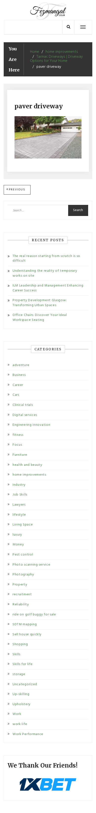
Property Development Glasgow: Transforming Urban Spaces (40, 303)
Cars (16, 395)
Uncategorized (25, 684)
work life (20, 724)
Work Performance (28, 734)
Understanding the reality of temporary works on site (45, 273)
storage (19, 674)
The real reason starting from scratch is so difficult (46, 258)
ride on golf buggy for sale (34, 614)
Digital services (25, 415)
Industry (19, 485)
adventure (21, 365)
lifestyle (19, 515)
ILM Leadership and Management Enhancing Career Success (48, 288)
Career (18, 385)
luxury (17, 535)
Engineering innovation (31, 425)
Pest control (23, 554)
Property (20, 584)
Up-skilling (21, 694)
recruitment (22, 594)
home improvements (29, 475)
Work (17, 714)
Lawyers (19, 505)
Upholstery (22, 704)
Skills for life (23, 664)
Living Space (23, 525)
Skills (16, 654)
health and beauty (27, 465)
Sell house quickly (27, 634)
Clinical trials (23, 405)
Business (19, 375)
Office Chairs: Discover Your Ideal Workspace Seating (40, 317)
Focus (17, 445)
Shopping (20, 644)
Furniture (20, 455)
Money (18, 544)
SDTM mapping (25, 624)
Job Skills (20, 495)
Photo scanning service (31, 565)
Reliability (21, 604)
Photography (23, 574)
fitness (18, 435)
